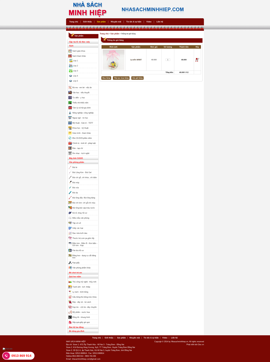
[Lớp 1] (83, 58)
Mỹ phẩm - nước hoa (81, 312)
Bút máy (75, 182)
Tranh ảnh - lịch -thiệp (81, 287)
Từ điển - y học (78, 98)
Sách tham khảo (79, 56)
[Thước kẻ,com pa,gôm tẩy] (83, 236)
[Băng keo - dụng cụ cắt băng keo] (83, 253)
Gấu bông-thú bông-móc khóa (84, 297)
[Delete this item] (197, 60)
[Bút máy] (83, 180)
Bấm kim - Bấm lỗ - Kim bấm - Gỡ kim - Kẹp (84, 244)
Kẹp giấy (76, 263)
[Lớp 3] (83, 68)
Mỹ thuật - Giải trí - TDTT (82, 123)
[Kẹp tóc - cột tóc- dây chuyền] (83, 305)
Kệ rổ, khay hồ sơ (79, 213)
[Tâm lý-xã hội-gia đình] (83, 105)
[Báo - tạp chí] (83, 146)
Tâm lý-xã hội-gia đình (81, 108)
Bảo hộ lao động (76, 327)
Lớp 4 (75, 76)
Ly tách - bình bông (80, 292)
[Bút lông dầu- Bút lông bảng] (83, 195)
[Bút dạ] (83, 190)
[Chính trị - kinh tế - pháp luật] (83, 141)
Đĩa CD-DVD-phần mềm (82, 138)
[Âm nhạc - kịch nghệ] (83, 151)
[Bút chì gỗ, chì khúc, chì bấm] (83, 175)
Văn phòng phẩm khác (81, 268)
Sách (71, 46)
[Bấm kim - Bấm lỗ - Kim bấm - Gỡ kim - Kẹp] (83, 241)
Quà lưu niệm (75, 277)
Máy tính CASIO (76, 158)
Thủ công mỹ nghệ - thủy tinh (84, 282)
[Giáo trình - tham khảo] (83, 131)
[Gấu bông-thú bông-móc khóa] (83, 295)
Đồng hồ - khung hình (81, 317)
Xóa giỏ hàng (137, 78)
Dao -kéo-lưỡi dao (79, 233)
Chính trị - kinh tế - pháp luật (84, 143)
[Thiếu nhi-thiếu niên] (83, 100)
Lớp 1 (75, 61)
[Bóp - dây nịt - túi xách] (83, 300)
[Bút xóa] (83, 185)
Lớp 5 (75, 81)
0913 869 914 (21, 356)
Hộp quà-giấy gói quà (81, 322)
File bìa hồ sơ (78, 250)
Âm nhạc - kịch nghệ (80, 153)
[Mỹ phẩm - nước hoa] (83, 310)
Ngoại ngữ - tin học (80, 118)
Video (148, 22)
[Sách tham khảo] (83, 54)
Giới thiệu (87, 22)
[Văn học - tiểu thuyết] (83, 90)
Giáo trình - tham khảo (81, 133)
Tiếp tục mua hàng (121, 78)
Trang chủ (73, 22)
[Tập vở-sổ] (83, 221)
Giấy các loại (77, 228)
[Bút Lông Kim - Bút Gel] (83, 170)
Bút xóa (75, 188)
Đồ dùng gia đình (76, 331)
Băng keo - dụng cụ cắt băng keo (84, 256)
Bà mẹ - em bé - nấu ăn (82, 87)
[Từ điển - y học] (83, 95)
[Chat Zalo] (7, 349)
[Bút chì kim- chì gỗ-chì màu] (83, 200)
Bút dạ (75, 193)
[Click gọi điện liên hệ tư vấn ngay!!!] (6, 355)
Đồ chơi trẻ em (75, 273)
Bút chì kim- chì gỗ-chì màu (83, 203)
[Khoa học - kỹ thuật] (83, 126)
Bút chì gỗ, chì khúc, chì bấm (84, 177)
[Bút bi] (83, 165)
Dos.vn (201, 344)
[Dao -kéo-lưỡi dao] (83, 231)
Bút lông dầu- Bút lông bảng (83, 198)
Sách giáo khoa (78, 51)
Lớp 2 (75, 66)
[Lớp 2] (83, 63)
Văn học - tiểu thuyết (80, 93)
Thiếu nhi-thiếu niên (80, 103)
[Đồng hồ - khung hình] (83, 315)
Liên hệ (160, 22)
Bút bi (74, 167)
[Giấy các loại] (83, 226)
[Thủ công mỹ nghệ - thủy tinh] (83, 279)
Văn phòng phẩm (76, 162)
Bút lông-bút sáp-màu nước (83, 208)
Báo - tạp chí (77, 148)
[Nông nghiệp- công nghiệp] (83, 110)
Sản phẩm (101, 22)
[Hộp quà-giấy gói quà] (83, 320)
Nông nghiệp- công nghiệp (83, 113)
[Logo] (135, 17)
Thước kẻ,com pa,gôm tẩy (83, 238)
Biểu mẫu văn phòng (80, 218)
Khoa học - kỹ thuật (80, 128)
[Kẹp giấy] (83, 260)
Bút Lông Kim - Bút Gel (81, 172)
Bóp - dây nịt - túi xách (81, 302)
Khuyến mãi (116, 22)
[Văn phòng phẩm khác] (83, 265)
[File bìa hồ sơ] (83, 248)
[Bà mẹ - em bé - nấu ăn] (83, 85)
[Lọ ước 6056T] (113, 59)
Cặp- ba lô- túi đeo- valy (79, 42)
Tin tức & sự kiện (133, 22)
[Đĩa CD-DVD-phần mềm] (83, 136)
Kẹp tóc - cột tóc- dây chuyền (84, 307)
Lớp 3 (75, 71)
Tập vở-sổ (76, 223)
